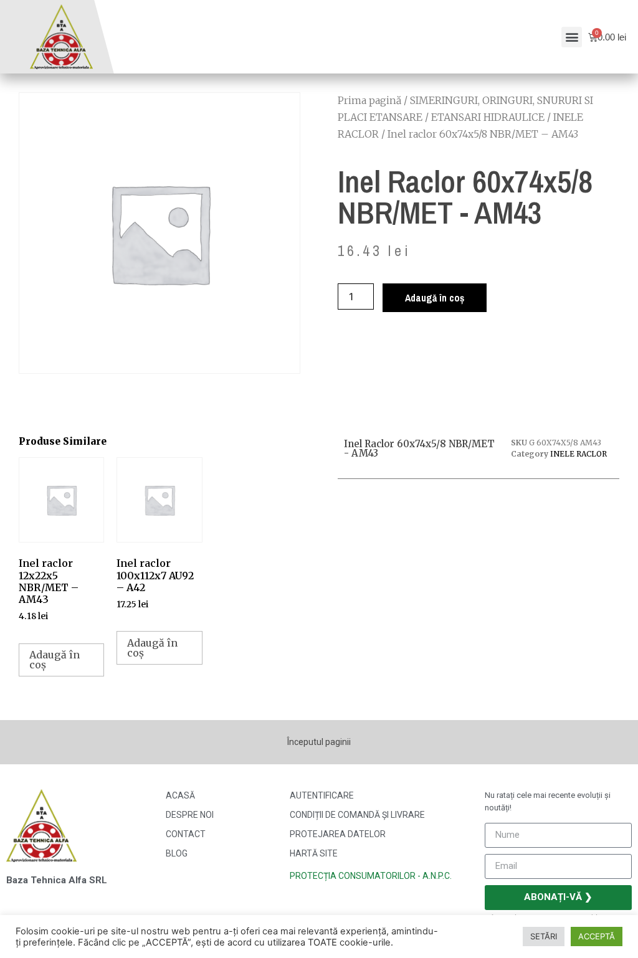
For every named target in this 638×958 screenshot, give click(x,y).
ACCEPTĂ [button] (596, 936)
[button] (571, 37)
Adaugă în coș (434, 298)
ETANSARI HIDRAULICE (488, 117)
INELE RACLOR (578, 453)
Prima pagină (369, 100)
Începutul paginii (319, 742)
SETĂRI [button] (543, 936)
